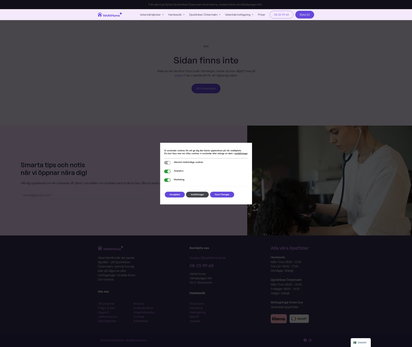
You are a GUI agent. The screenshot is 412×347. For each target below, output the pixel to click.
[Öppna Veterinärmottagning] (252, 14)
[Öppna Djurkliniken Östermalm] (219, 14)
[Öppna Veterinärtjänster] (163, 14)
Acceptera (175, 194)
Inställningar (197, 194)
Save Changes (222, 194)
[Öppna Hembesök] (184, 14)
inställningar (241, 153)
